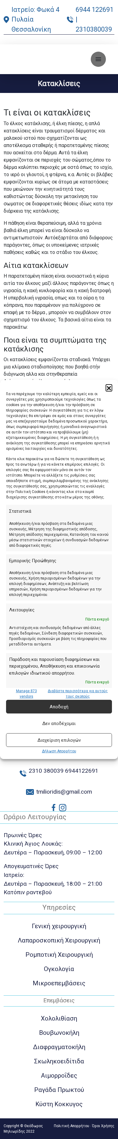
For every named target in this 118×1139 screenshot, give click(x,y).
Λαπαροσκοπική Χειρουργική (59, 940)
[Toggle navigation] (98, 59)
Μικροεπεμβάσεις (59, 983)
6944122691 (81, 770)
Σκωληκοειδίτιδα (59, 1061)
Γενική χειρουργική (59, 926)
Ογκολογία (59, 969)
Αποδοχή (59, 707)
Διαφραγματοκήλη (59, 1047)
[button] (109, 388)
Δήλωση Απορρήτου (59, 751)
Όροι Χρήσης (103, 1126)
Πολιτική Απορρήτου (71, 1126)
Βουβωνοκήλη (59, 1032)
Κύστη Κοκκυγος (59, 1104)
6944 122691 (94, 9)
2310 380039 (46, 770)
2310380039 (94, 29)
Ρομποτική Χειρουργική (59, 954)
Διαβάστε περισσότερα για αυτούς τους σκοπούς (78, 694)
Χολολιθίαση (59, 1018)
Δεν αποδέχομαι (59, 723)
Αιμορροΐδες (59, 1075)
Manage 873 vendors (26, 694)
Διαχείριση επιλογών (59, 740)
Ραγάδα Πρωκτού (59, 1089)
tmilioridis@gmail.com (64, 791)
